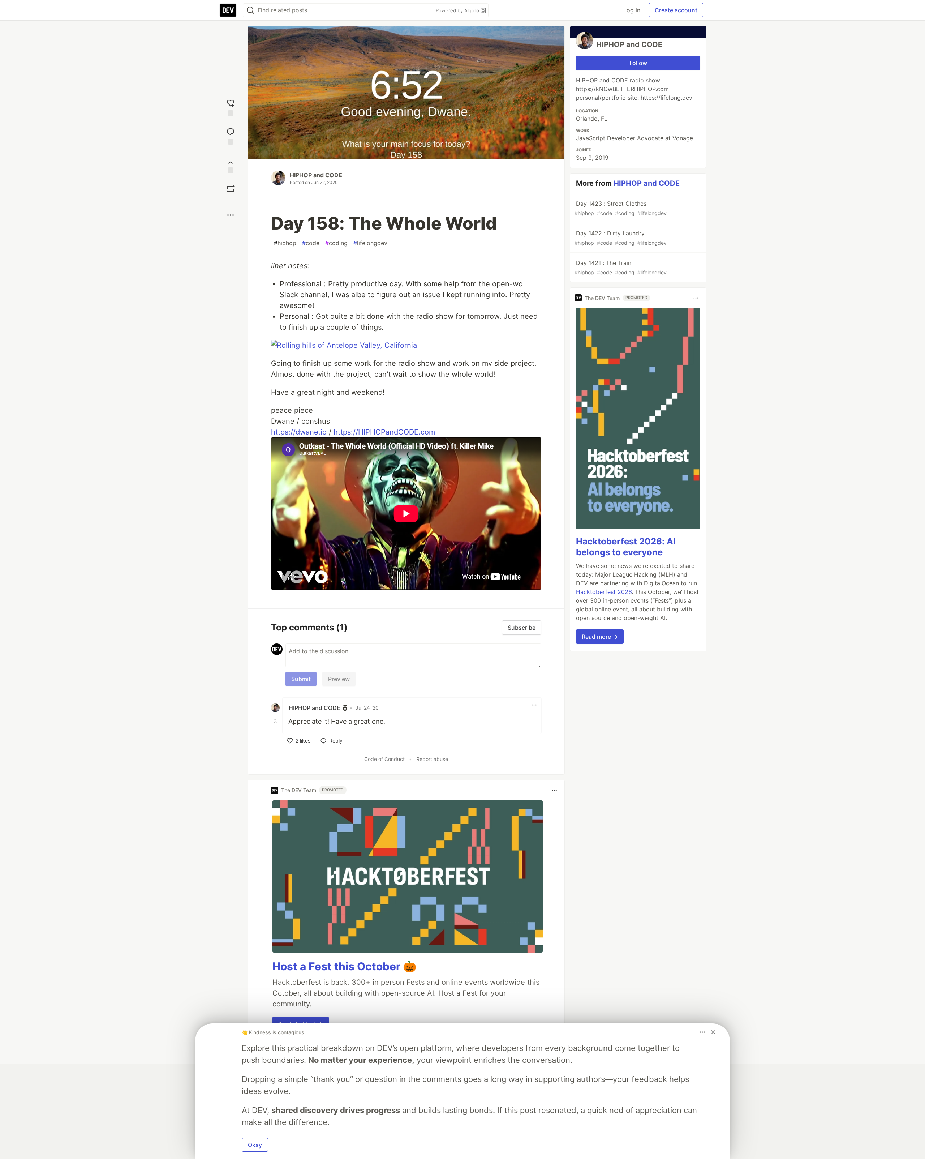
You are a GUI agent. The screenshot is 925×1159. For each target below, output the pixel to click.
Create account (676, 10)
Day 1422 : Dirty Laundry (621, 238)
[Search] (250, 10)
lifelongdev (370, 243)
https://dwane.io (299, 432)
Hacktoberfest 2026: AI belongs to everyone (626, 546)
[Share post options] (230, 215)
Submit (301, 679)
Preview (339, 679)
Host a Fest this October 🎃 (344, 966)
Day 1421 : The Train (621, 267)
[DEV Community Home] (228, 10)
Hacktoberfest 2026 (604, 591)
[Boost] (230, 188)
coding (336, 243)
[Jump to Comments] (230, 135)
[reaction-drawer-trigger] (230, 106)
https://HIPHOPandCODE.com (384, 432)
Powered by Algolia (458, 10)
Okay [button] (255, 1145)
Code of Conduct (384, 759)
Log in (631, 10)
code (310, 243)
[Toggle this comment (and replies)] (276, 721)
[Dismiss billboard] (713, 1032)
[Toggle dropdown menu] (534, 705)
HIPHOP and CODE (316, 175)
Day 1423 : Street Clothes (621, 208)
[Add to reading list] (230, 164)
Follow (638, 63)
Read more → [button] (600, 636)
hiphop (285, 243)
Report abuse (432, 759)
